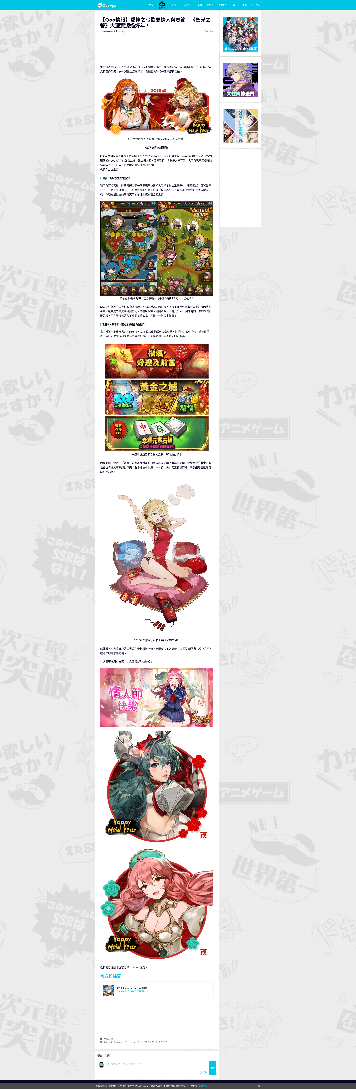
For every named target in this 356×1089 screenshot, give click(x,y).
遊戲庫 (210, 5)
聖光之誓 (149, 1042)
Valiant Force (136, 1042)
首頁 (151, 5)
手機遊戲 (108, 1038)
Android (108, 1042)
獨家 (186, 5)
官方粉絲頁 (110, 976)
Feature (118, 1042)
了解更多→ (203, 1086)
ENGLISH (223, 5)
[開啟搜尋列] (234, 5)
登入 (258, 5)
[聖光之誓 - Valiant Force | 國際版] (156, 990)
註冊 (245, 5)
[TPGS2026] (162, 5)
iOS (126, 1042)
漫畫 (199, 5)
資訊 (173, 5)
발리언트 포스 (162, 1042)
